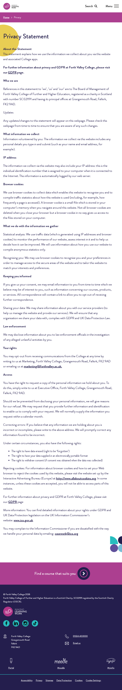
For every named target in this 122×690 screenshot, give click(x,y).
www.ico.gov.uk (23, 520)
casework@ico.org (66, 533)
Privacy (39, 680)
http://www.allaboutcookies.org (76, 478)
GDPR (12, 72)
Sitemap (49, 680)
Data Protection (64, 680)
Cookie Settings (93, 680)
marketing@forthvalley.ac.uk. (43, 366)
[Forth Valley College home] (18, 611)
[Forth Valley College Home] (11, 6)
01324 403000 (80, 636)
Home (6, 17)
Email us (77, 643)
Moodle (61, 667)
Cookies (79, 680)
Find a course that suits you (55, 573)
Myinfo (110, 667)
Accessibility (27, 680)
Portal (11, 667)
